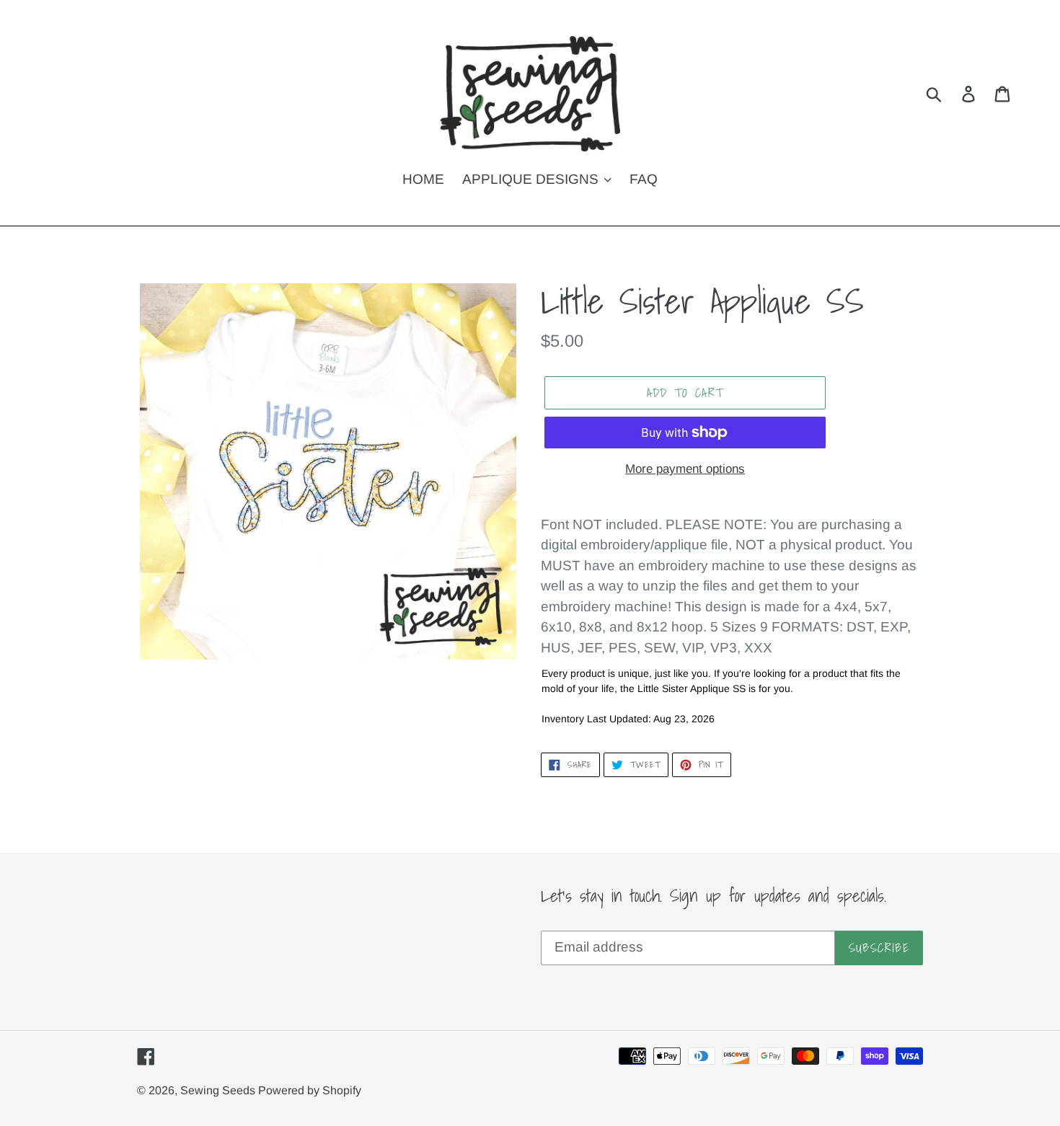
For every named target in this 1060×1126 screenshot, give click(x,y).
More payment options (685, 469)
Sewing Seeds (219, 1090)
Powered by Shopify (309, 1090)
